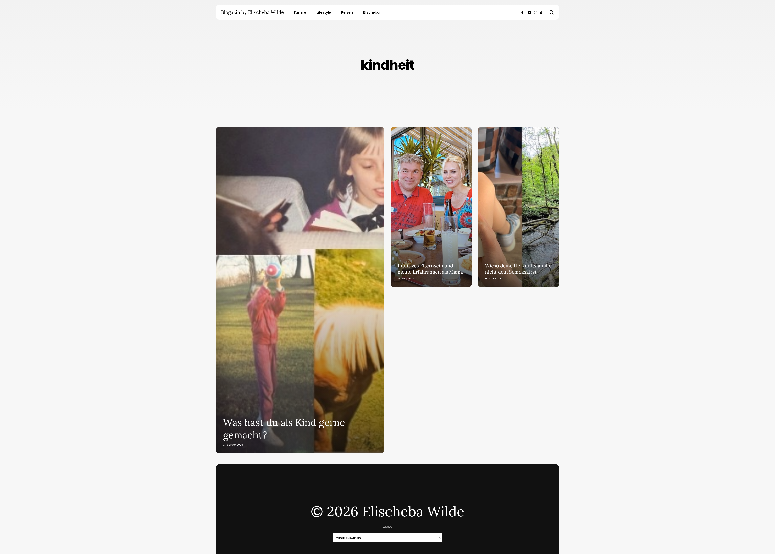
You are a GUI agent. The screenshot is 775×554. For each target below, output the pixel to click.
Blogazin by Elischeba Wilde (252, 12)
